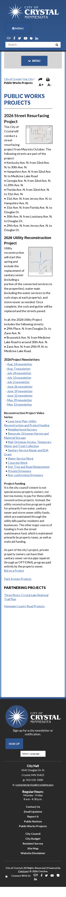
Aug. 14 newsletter (19, 364)
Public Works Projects (33, 826)
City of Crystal (12, 79)
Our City (28, 79)
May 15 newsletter (19, 404)
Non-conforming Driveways (25, 475)
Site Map (33, 848)
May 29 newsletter (19, 400)
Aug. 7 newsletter (19, 369)
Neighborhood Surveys (22, 429)
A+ (41, 85)
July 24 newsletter (19, 373)
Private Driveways (19, 471)
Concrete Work (18, 463)
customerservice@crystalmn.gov (34, 784)
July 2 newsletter (18, 382)
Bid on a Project (14, 570)
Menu (19, 28)
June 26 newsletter (20, 386)
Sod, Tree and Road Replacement (29, 467)
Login (6, 876)
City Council (32, 833)
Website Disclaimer (33, 853)
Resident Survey (33, 843)
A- (49, 85)
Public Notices (33, 821)
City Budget (32, 838)
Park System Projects (17, 579)
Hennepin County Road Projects (24, 606)
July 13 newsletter (19, 377)
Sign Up (14, 743)
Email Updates (33, 811)
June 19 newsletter (20, 391)
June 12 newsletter (20, 395)
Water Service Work (21, 458)
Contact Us (33, 806)
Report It (33, 816)
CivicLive (23, 871)
